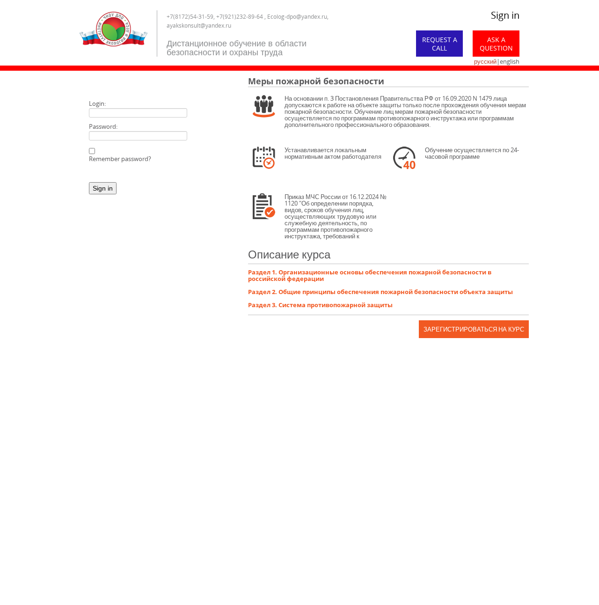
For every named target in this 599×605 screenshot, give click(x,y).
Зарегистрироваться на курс (474, 329)
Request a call (439, 43)
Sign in (505, 15)
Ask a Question (496, 43)
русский (485, 61)
